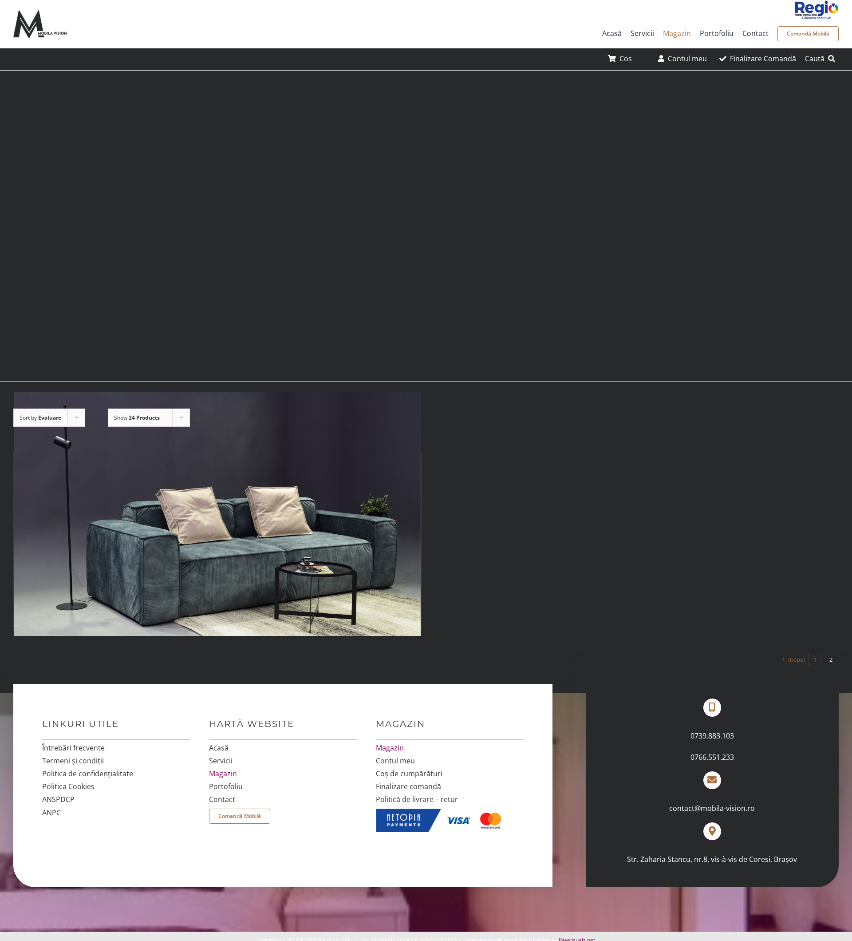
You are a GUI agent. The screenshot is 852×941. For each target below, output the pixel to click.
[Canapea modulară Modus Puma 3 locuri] (217, 514)
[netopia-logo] (442, 812)
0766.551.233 (712, 757)
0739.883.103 (712, 736)
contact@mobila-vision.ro (712, 808)
